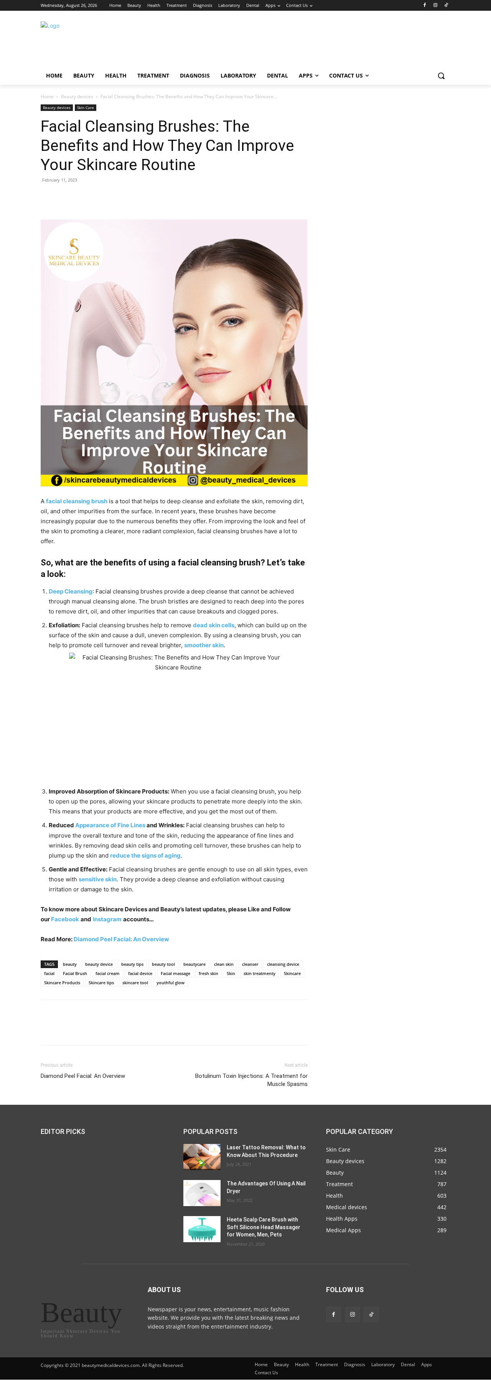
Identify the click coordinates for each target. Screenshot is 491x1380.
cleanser (250, 964)
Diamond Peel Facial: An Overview (121, 939)
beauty (70, 964)
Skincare (292, 973)
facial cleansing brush (76, 501)
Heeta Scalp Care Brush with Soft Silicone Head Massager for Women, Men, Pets (263, 1227)
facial (49, 973)
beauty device (99, 964)
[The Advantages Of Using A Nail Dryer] (202, 1193)
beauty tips (132, 964)
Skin (231, 973)
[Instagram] (435, 5)
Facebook (65, 919)
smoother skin (204, 645)
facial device (140, 973)
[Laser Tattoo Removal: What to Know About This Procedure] (202, 1157)
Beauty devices (77, 96)
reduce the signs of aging (145, 855)
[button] (441, 75)
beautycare (194, 964)
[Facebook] (424, 5)
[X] (66, 197)
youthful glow (171, 982)
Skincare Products (62, 982)
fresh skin (208, 973)
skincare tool (135, 982)
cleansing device (283, 964)
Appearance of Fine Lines (110, 825)
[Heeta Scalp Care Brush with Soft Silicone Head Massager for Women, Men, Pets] (202, 1229)
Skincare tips (101, 982)
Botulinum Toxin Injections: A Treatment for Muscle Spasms (251, 1080)
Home (47, 96)
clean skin (224, 964)
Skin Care (85, 107)
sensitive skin (98, 879)
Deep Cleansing (70, 591)
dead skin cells (213, 625)
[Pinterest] (83, 197)
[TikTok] (446, 5)
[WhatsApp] (101, 197)
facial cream (108, 973)
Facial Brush (75, 973)
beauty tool (163, 964)
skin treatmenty (259, 973)
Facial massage (175, 973)
